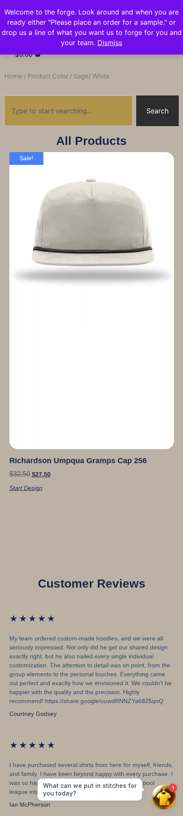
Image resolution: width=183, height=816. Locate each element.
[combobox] (68, 110)
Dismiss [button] (109, 42)
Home (13, 76)
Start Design (26, 488)
